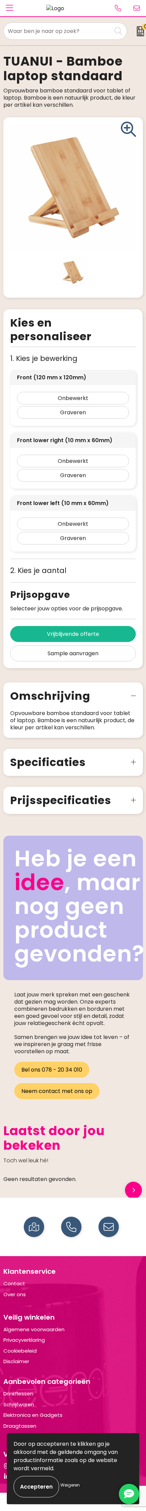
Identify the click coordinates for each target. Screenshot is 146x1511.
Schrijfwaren (18, 1404)
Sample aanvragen (73, 653)
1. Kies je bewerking (43, 358)
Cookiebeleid (20, 1350)
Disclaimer (16, 1361)
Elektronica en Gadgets (32, 1415)
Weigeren (70, 1485)
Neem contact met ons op (56, 1091)
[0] (138, 31)
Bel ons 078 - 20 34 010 (51, 1070)
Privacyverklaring (24, 1339)
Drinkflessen (18, 1393)
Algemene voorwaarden (34, 1329)
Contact (14, 1283)
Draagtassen (19, 1425)
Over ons (14, 1294)
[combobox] (57, 31)
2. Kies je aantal (38, 570)
